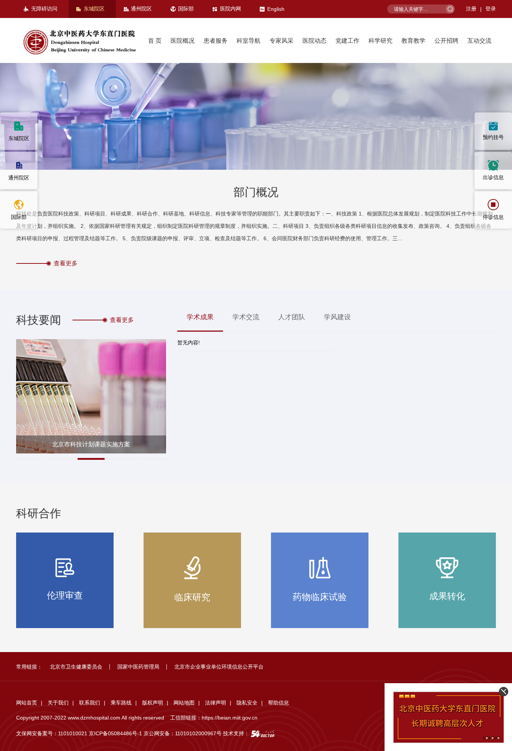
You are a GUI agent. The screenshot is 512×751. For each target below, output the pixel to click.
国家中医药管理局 (138, 667)
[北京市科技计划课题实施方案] (91, 396)
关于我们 (58, 703)
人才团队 (291, 317)
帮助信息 (278, 703)
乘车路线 (121, 703)
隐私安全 (247, 703)
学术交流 (245, 317)
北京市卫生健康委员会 (76, 667)
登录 (490, 9)
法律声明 (215, 703)
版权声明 (152, 703)
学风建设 (337, 317)
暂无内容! (188, 343)
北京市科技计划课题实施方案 (91, 444)
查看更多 (66, 263)
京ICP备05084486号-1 (115, 733)
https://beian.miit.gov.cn (229, 718)
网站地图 (184, 703)
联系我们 (89, 703)
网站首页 (26, 703)
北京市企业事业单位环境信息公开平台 (218, 667)
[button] (29, 459)
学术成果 (200, 317)
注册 (471, 9)
